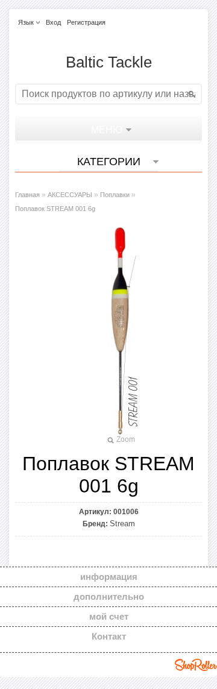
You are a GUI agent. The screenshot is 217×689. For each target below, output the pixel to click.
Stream (122, 523)
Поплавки (115, 194)
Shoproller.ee (196, 665)
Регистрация (86, 22)
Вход (53, 22)
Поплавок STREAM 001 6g (55, 208)
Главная (27, 194)
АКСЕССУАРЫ (70, 194)
